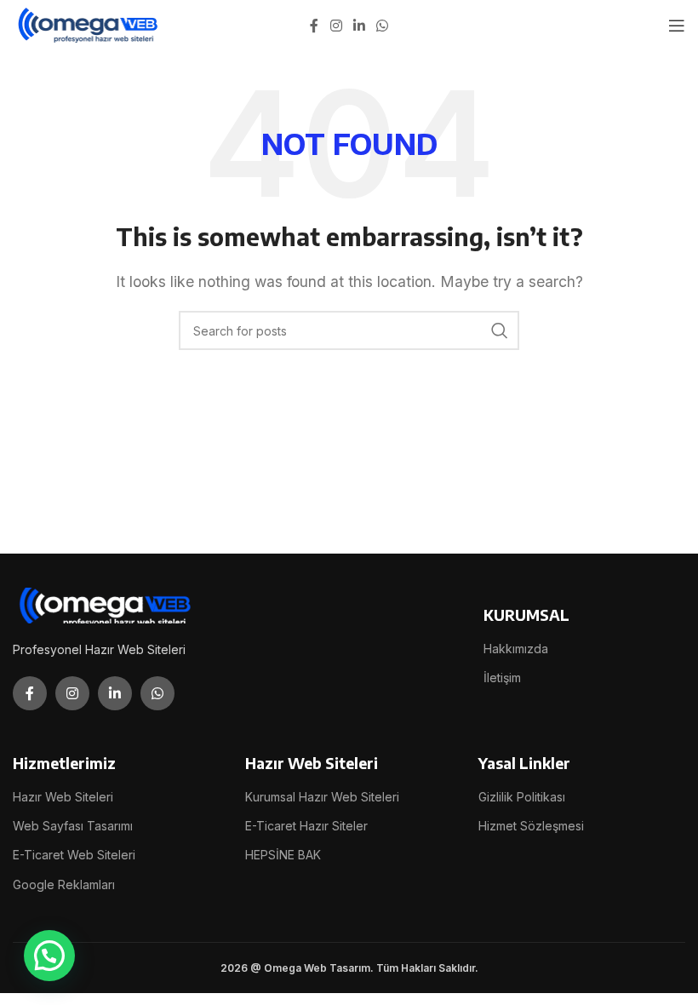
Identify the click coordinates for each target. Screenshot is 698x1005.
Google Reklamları (64, 884)
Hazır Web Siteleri (63, 797)
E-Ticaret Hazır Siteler (306, 825)
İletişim (502, 677)
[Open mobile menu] (677, 26)
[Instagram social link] (335, 25)
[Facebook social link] (314, 25)
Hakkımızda (515, 648)
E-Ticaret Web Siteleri (74, 854)
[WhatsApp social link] (382, 25)
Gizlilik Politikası (521, 797)
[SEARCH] (499, 330)
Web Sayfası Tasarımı (73, 825)
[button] (49, 955)
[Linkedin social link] (358, 25)
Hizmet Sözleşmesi (531, 825)
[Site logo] (89, 23)
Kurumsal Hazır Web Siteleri (322, 797)
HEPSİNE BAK (283, 854)
